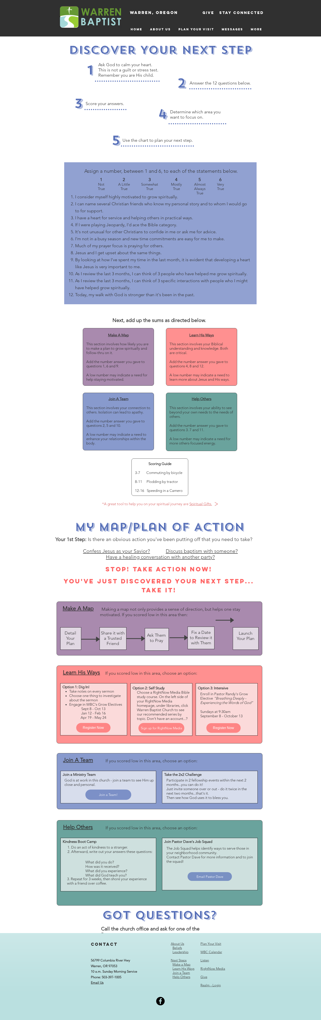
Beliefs (177, 948)
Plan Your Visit (210, 944)
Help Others (181, 977)
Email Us (97, 982)
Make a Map (181, 964)
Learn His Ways (183, 968)
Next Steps (178, 960)
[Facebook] (160, 1001)
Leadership (180, 952)
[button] (216, 504)
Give (203, 977)
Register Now (93, 728)
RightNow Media (212, 968)
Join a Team (181, 973)
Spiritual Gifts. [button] (200, 504)
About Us (177, 944)
